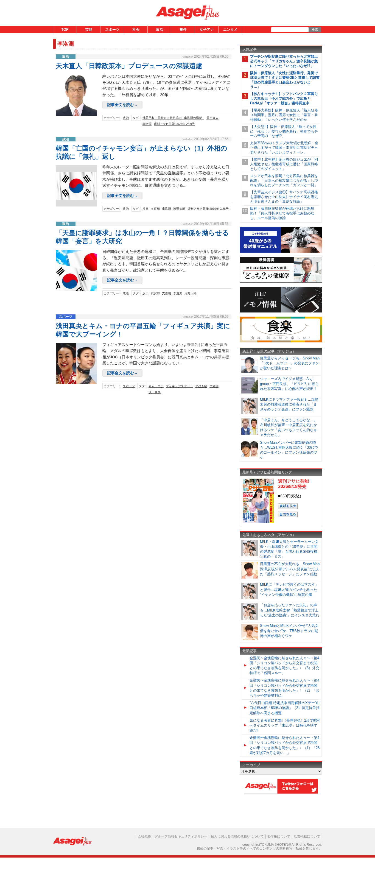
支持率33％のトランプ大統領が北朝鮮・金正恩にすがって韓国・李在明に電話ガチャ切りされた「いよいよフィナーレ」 (284, 147)
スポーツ (112, 29)
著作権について (278, 836)
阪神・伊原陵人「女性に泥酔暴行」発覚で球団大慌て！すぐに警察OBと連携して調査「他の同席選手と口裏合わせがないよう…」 (285, 80)
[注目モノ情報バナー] (281, 311)
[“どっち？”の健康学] (281, 281)
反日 (145, 208)
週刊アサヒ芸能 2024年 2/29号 (174, 123)
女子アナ (207, 29)
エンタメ (230, 29)
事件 (183, 29)
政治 (159, 29)
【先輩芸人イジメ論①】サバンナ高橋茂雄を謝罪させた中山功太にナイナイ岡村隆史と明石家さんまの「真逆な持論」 (284, 196)
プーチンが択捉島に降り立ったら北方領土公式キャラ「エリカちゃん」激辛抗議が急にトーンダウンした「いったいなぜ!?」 (284, 61)
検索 (315, 30)
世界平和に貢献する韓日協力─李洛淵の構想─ (173, 117)
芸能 (88, 29)
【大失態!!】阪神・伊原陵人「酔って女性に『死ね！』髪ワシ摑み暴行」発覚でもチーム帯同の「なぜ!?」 (284, 131)
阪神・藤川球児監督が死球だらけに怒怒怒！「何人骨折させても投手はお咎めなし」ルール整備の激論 (282, 213)
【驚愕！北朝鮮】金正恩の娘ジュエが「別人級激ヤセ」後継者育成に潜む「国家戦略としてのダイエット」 (284, 164)
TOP (65, 29)
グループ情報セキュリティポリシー (181, 836)
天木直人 (212, 117)
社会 (135, 29)
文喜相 (155, 208)
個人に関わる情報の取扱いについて (237, 836)
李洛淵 (147, 123)
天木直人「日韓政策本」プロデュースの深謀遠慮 (129, 65)
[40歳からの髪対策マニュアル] (281, 251)
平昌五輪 (201, 386)
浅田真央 (155, 392)
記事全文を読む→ (122, 104)
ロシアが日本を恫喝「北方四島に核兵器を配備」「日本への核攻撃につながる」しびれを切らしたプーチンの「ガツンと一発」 (284, 180)
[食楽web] (281, 341)
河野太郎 (179, 208)
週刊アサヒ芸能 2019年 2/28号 (208, 208)
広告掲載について (307, 836)
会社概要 (144, 836)
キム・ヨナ (156, 386)
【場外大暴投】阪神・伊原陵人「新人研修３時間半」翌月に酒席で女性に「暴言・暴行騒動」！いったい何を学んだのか (284, 115)
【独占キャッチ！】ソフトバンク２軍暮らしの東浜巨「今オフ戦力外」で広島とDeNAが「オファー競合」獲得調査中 (284, 98)
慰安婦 (155, 293)
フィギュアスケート (179, 386)
